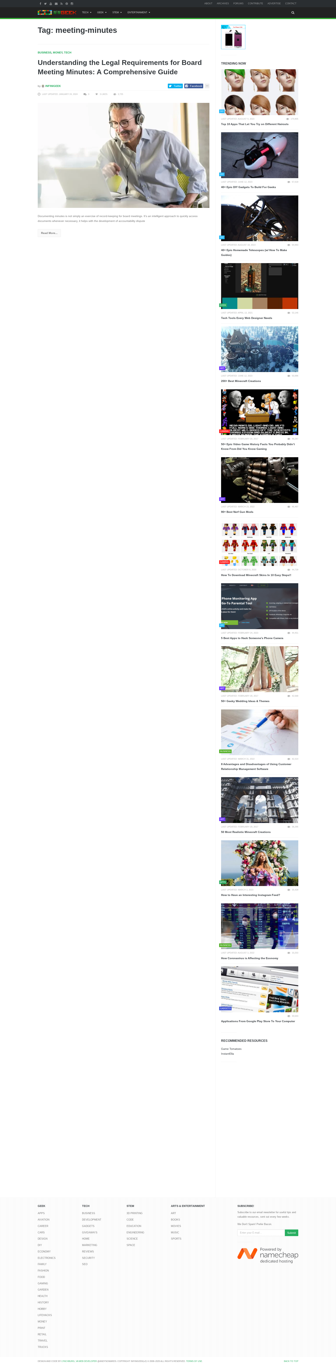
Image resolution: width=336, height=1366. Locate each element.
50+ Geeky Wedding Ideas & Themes (245, 701)
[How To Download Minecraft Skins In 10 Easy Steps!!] (259, 543)
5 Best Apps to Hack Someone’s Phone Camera (252, 638)
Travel (42, 1340)
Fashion (43, 1270)
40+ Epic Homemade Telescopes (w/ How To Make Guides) (254, 253)
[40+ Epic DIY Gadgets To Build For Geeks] (259, 155)
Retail (42, 1334)
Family (42, 1264)
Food (41, 1277)
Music (175, 1232)
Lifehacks (45, 1315)
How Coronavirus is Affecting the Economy (249, 958)
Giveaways (89, 1232)
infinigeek (53, 86)
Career (43, 1226)
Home (86, 1238)
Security (88, 1258)
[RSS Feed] (62, 3)
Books (175, 1219)
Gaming (43, 1283)
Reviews (88, 1251)
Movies (176, 1226)
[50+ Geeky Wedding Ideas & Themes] (259, 669)
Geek (100, 12)
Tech (85, 12)
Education (134, 1226)
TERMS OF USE (194, 1361)
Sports (176, 1238)
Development (91, 1219)
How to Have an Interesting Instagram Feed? (250, 895)
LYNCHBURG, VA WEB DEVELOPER (79, 1361)
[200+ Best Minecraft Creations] (259, 349)
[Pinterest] (67, 3)
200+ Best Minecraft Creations (241, 381)
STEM (115, 12)
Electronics (47, 1258)
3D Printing (135, 1213)
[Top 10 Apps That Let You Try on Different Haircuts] (259, 92)
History (43, 1302)
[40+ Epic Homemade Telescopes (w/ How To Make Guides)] (259, 218)
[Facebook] (41, 3)
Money (57, 52)
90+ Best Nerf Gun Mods (237, 511)
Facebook (196, 86)
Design (42, 1238)
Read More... (49, 233)
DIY (40, 1245)
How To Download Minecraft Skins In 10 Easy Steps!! (256, 575)
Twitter (178, 86)
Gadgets (88, 1226)
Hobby (42, 1308)
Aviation (43, 1219)
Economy (44, 1251)
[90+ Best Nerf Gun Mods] (259, 480)
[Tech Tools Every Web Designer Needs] (259, 286)
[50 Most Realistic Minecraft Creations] (259, 800)
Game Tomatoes (231, 1048)
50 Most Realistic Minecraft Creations (246, 832)
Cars (41, 1232)
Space (131, 1245)
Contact (290, 3)
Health (42, 1296)
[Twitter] (46, 3)
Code (130, 1219)
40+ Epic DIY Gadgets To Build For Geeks (248, 187)
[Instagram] (72, 3)
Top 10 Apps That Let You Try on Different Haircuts (255, 124)
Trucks (43, 1347)
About (208, 3)
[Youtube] (51, 3)
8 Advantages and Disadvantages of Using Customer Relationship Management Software (256, 767)
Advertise (274, 3)
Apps (41, 1213)
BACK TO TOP (291, 1361)
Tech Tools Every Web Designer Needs (246, 318)
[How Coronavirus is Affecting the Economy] (259, 926)
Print (41, 1328)
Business (44, 52)
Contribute (255, 3)
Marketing (89, 1245)
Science (132, 1238)
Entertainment (137, 12)
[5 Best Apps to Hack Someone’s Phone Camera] (259, 606)
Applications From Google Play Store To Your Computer (258, 1021)
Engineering (135, 1232)
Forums (238, 3)
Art (173, 1213)
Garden (43, 1289)
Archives (223, 3)
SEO (85, 1264)
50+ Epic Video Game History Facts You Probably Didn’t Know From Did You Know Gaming (258, 447)
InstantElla (227, 1053)
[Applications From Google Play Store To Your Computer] (259, 989)
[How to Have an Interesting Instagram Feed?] (259, 863)
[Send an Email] (57, 3)
